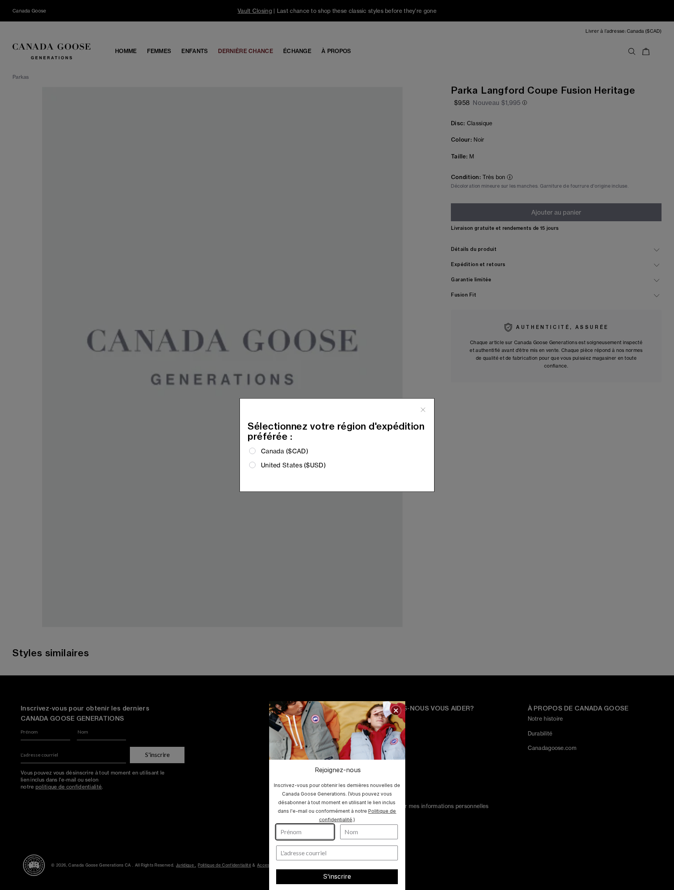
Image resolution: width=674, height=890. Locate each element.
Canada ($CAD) (284, 451)
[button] (396, 710)
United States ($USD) (293, 465)
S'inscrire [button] (337, 876)
